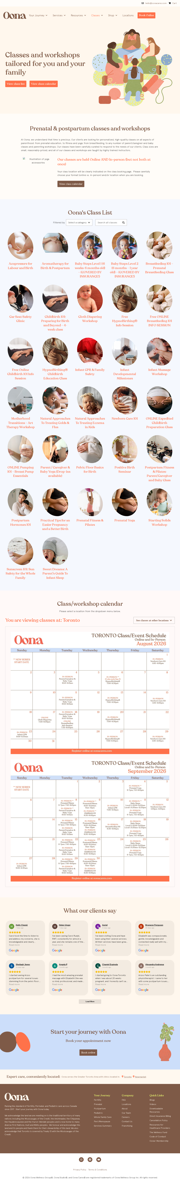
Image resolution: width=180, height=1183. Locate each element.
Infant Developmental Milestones (124, 374)
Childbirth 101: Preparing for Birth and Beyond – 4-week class (55, 323)
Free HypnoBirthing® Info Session (124, 321)
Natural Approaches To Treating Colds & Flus (55, 422)
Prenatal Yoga (125, 520)
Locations (128, 15)
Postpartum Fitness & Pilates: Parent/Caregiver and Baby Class (159, 473)
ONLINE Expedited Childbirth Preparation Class (159, 422)
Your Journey (36, 15)
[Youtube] (98, 1159)
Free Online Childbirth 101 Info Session (20, 374)
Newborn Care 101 (125, 418)
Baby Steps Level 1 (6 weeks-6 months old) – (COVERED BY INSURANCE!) (90, 270)
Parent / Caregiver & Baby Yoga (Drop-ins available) (55, 471)
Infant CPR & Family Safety (90, 372)
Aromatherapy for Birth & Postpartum (55, 266)
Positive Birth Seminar (125, 469)
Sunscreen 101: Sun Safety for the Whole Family (20, 573)
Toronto (128, 1077)
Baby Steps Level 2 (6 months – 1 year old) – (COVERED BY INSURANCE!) (125, 270)
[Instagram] (81, 1159)
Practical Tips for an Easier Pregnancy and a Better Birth (55, 524)
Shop (111, 15)
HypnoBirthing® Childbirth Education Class (55, 374)
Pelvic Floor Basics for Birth (90, 469)
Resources (77, 15)
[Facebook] (90, 1159)
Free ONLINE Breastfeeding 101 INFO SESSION (159, 321)
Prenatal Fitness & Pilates (90, 522)
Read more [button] (14, 945)
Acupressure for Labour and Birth (20, 266)
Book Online (146, 15)
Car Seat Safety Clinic (20, 319)
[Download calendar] (90, 693)
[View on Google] (11, 926)
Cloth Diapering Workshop (90, 319)
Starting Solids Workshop (160, 522)
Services (57, 15)
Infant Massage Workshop (159, 372)
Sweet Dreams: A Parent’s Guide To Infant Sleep (55, 573)
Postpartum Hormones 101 (20, 522)
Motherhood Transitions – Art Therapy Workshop (20, 422)
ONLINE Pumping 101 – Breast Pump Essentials (20, 471)
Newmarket (140, 1077)
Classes (95, 15)
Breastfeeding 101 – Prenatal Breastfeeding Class (159, 268)
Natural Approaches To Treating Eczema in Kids (90, 422)
